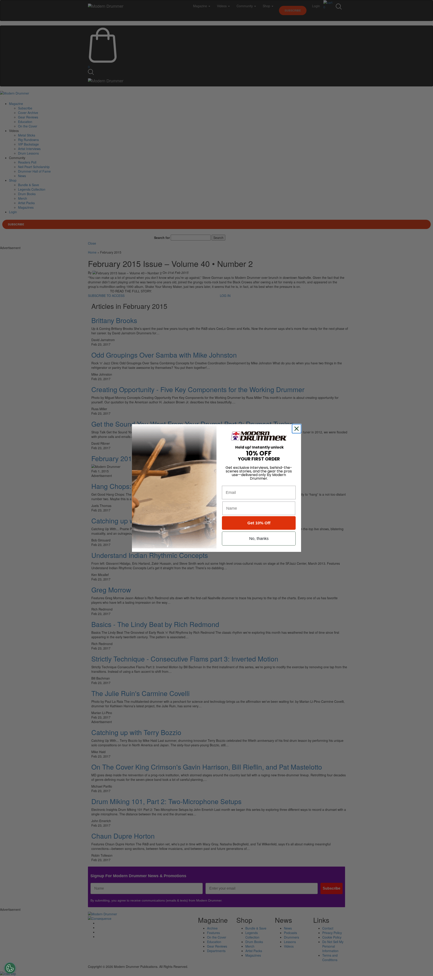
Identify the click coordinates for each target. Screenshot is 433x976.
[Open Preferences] (10, 968)
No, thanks (259, 538)
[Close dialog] (297, 428)
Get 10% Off (258, 523)
